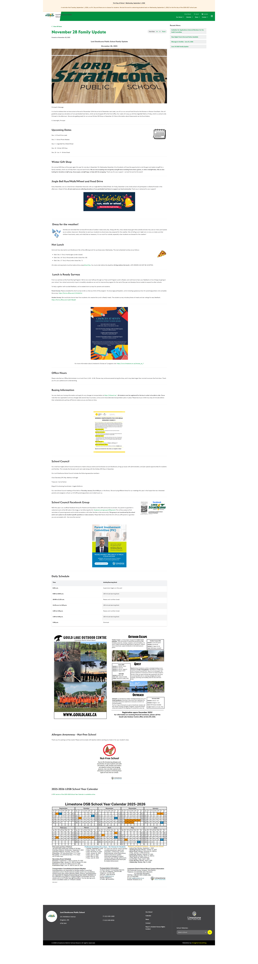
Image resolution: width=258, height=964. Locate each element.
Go (210, 932)
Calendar (148, 916)
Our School (149, 912)
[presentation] (212, 16)
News (147, 919)
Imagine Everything (199, 943)
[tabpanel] (129, 7)
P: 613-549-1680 (108, 916)
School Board (187, 14)
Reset (163, 31)
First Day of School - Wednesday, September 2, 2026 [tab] (129, 3)
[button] (196, 14)
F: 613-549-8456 (108, 920)
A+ (157, 31)
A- (160, 31)
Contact (148, 923)
